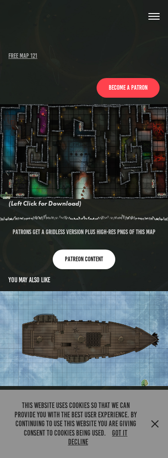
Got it (119, 433)
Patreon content (84, 259)
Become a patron (128, 87)
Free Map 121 (22, 55)
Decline (78, 442)
